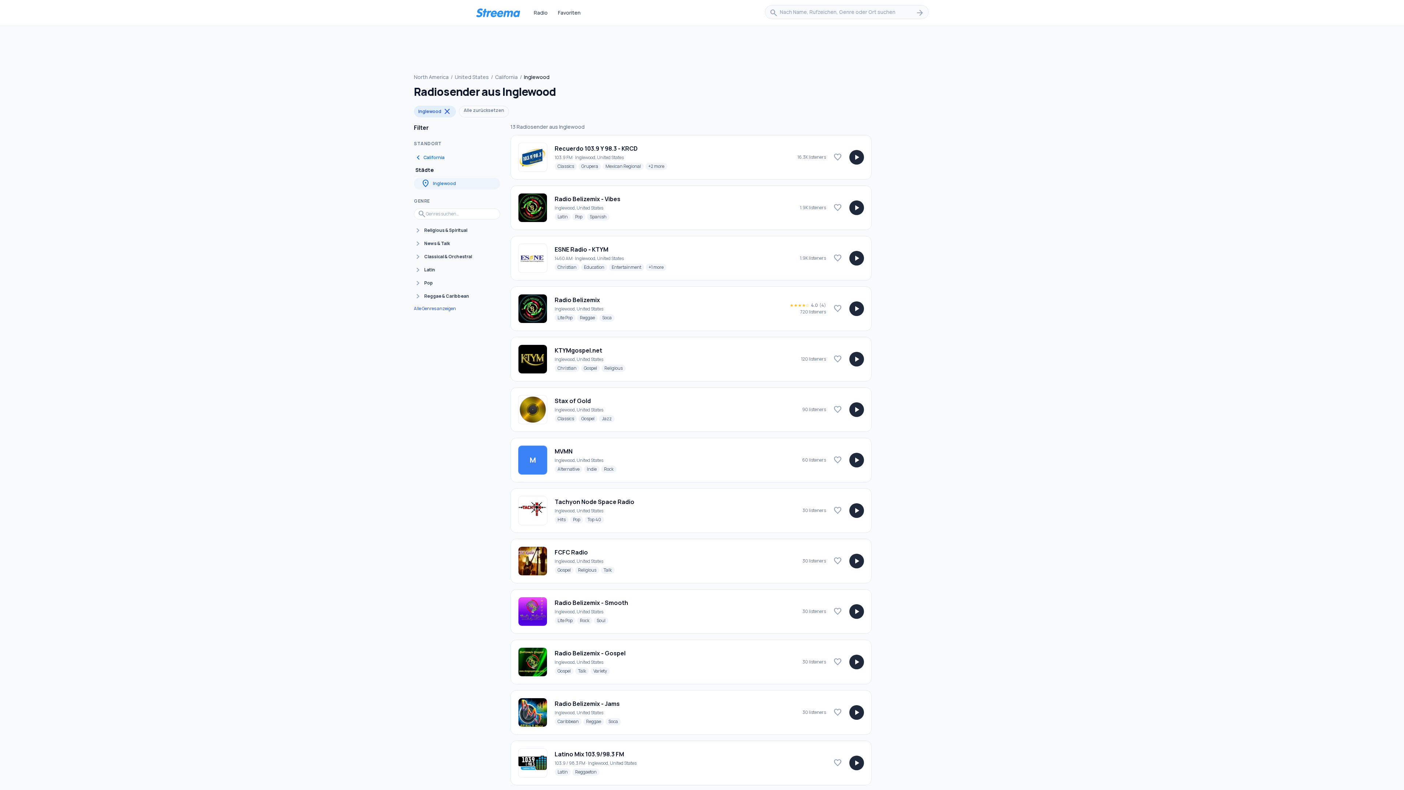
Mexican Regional (624, 166)
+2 (657, 166)
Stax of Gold (573, 401)
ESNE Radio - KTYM (581, 249)
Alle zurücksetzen (484, 110)
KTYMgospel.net (578, 350)
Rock (610, 469)
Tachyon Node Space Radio (594, 502)
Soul (602, 620)
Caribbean (570, 721)
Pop (580, 216)
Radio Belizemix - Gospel (590, 653)
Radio (541, 12)
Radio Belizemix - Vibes (587, 199)
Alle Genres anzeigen (435, 309)
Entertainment (628, 267)
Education (595, 267)
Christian (569, 267)
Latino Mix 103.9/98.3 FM (589, 754)
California (506, 77)
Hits (563, 519)
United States (472, 77)
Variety (601, 670)
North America (431, 77)
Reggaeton (587, 771)
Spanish (599, 216)
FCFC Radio (571, 552)
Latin (564, 216)
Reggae (589, 317)
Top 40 (596, 519)
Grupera (591, 166)
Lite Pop (566, 317)
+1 (658, 267)
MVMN (564, 451)
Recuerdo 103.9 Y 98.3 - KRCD (596, 148)
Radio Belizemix (577, 300)
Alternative (570, 469)
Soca (608, 317)
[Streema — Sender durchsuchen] (498, 13)
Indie (593, 469)
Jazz (608, 418)
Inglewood (435, 111)
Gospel (592, 368)
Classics (567, 166)
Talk (609, 570)
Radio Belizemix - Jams (587, 704)
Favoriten (569, 12)
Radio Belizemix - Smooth (591, 603)
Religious (615, 368)
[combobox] (847, 12)
